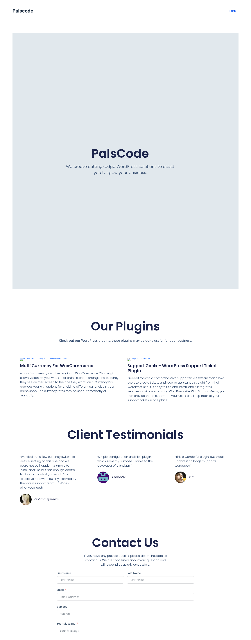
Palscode (22, 11)
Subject (62, 606)
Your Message (66, 623)
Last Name (134, 573)
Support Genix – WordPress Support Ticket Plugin (172, 368)
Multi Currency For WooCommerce (56, 366)
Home (233, 11)
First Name (64, 573)
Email (60, 590)
